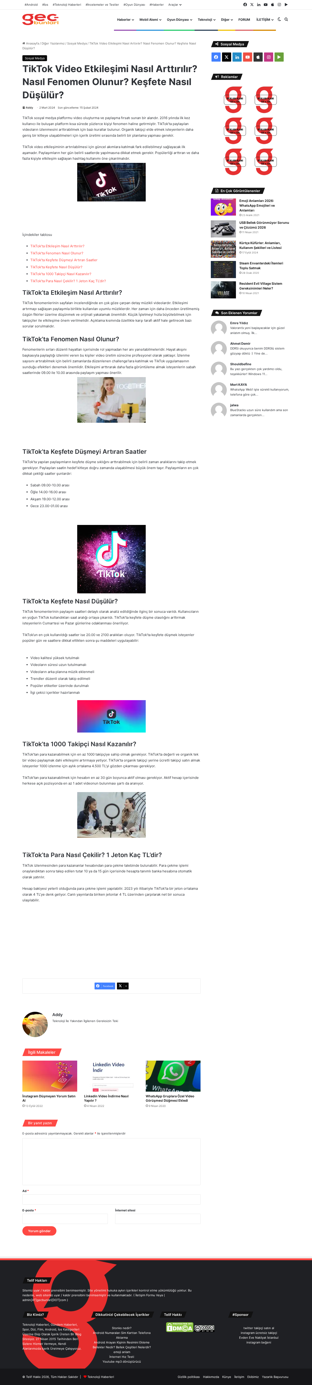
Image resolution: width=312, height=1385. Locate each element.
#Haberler (157, 4)
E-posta (29, 1210)
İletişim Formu (145, 1295)
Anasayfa (32, 43)
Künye (226, 1377)
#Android (31, 4)
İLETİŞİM (263, 19)
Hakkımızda (211, 1377)
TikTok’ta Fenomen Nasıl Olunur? (56, 253)
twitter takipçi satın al (258, 1328)
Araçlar (173, 4)
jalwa (234, 405)
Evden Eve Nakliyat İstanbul (258, 1337)
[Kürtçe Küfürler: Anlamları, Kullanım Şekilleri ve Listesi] (223, 249)
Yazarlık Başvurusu (275, 1377)
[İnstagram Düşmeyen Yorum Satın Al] (49, 1076)
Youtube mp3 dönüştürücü (122, 1361)
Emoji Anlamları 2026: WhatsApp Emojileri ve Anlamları (257, 205)
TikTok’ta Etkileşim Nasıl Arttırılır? (57, 246)
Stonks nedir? (122, 1328)
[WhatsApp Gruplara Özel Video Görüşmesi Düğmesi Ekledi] (173, 1076)
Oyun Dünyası (178, 19)
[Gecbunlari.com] (40, 19)
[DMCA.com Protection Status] (179, 1331)
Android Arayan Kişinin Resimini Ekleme (122, 1342)
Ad (25, 1191)
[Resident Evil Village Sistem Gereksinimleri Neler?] (223, 289)
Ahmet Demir (240, 343)
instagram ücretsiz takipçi (259, 1333)
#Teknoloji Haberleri (67, 4)
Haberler (124, 19)
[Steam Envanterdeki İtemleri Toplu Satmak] (223, 269)
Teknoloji (205, 19)
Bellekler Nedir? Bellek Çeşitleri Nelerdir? (122, 1347)
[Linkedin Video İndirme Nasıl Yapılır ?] (111, 1076)
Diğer (225, 19)
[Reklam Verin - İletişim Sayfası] (235, 100)
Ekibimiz (253, 1377)
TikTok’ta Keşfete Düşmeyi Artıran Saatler (64, 260)
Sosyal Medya (77, 43)
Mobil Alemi (149, 19)
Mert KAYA (238, 384)
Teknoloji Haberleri (100, 1377)
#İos (45, 4)
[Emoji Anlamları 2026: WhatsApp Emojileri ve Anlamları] (223, 207)
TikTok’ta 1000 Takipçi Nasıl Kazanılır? (60, 274)
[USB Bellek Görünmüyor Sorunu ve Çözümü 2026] (223, 228)
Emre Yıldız (239, 323)
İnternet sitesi (125, 1210)
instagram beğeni (258, 1342)
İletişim (239, 1377)
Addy (29, 107)
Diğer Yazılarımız (53, 43)
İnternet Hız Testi (121, 1357)
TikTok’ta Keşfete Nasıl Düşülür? (56, 267)
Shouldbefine (240, 364)
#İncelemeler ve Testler (102, 4)
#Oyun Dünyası (134, 4)
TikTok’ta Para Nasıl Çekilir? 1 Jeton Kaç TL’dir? (68, 281)
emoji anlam (122, 1352)
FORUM (244, 19)
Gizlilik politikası (189, 1377)
